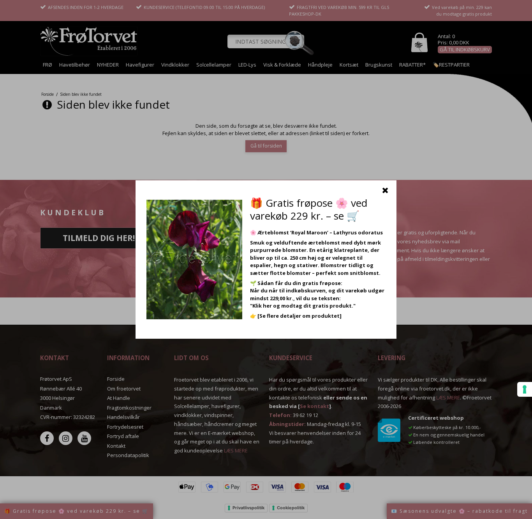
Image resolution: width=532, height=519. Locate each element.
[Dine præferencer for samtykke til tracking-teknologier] (524, 389)
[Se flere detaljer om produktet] (299, 315)
